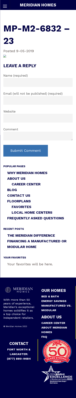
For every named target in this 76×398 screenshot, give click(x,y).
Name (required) (15, 75)
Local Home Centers (32, 212)
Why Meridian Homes (27, 173)
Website (9, 111)
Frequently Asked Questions (35, 218)
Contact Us (18, 195)
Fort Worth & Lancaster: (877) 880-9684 (19, 354)
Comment (10, 129)
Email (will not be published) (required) (33, 93)
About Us (16, 178)
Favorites (21, 207)
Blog (12, 190)
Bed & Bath (50, 296)
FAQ (44, 336)
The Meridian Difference (31, 235)
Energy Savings (53, 301)
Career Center (26, 184)
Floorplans (19, 201)
